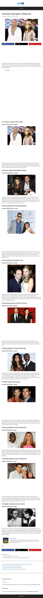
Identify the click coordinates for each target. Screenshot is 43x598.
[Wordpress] (2, 546)
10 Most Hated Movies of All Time (10, 556)
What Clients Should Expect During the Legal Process (14, 569)
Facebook (4, 582)
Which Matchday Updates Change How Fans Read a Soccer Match (17, 564)
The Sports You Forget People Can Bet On (11, 567)
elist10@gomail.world (33, 591)
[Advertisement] (21, 54)
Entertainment (6, 554)
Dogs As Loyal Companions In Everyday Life (12, 565)
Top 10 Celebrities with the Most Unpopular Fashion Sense (16, 557)
